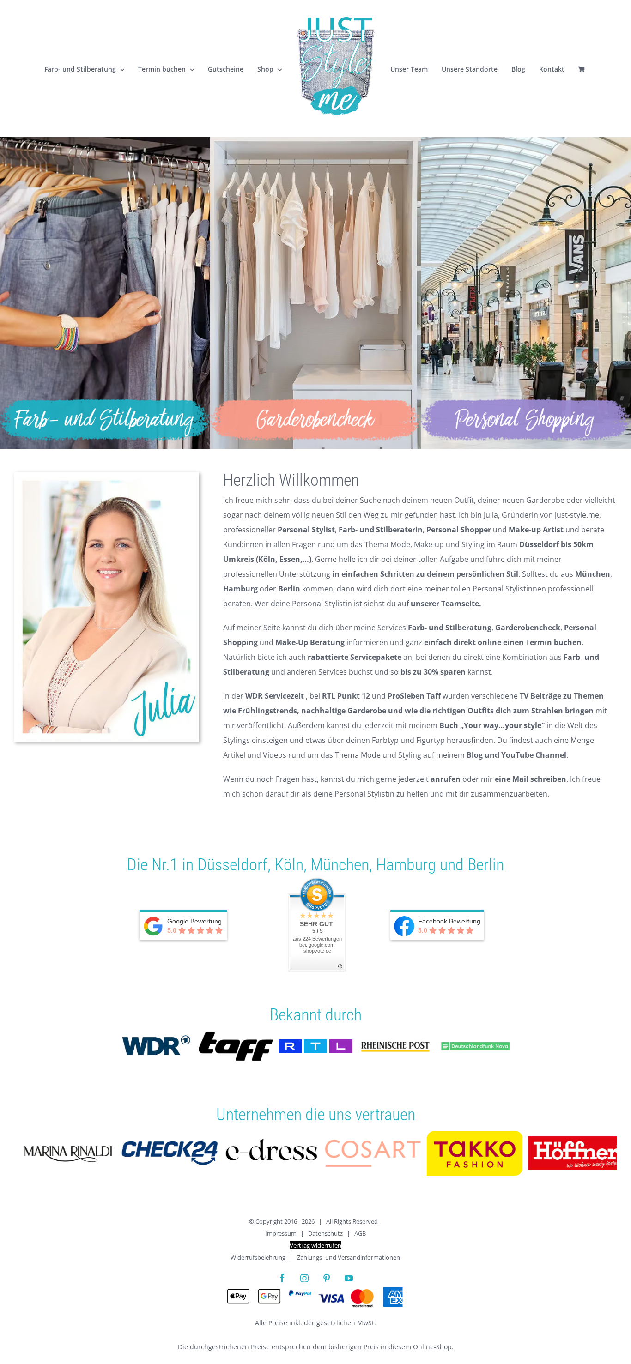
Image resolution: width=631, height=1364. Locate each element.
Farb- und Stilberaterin (381, 530)
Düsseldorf (232, 865)
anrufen (446, 779)
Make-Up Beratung (310, 642)
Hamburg (406, 865)
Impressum (281, 1233)
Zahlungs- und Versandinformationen (348, 1257)
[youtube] (349, 1278)
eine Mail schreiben (530, 779)
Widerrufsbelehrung (258, 1257)
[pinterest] (326, 1278)
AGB (360, 1233)
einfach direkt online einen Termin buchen (503, 642)
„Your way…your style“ (502, 725)
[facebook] (282, 1278)
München (339, 865)
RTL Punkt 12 (346, 696)
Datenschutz (325, 1233)
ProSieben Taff (414, 696)
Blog (475, 755)
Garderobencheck (527, 627)
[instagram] (304, 1278)
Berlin (485, 865)
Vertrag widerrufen (315, 1245)
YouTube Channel (533, 755)
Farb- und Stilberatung (449, 627)
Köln (288, 865)
